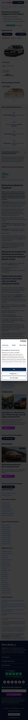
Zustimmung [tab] (5, 345)
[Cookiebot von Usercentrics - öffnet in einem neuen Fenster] (20, 341)
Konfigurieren (13, 373)
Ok (14, 369)
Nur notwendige (14, 377)
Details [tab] (14, 345)
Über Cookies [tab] (22, 345)
